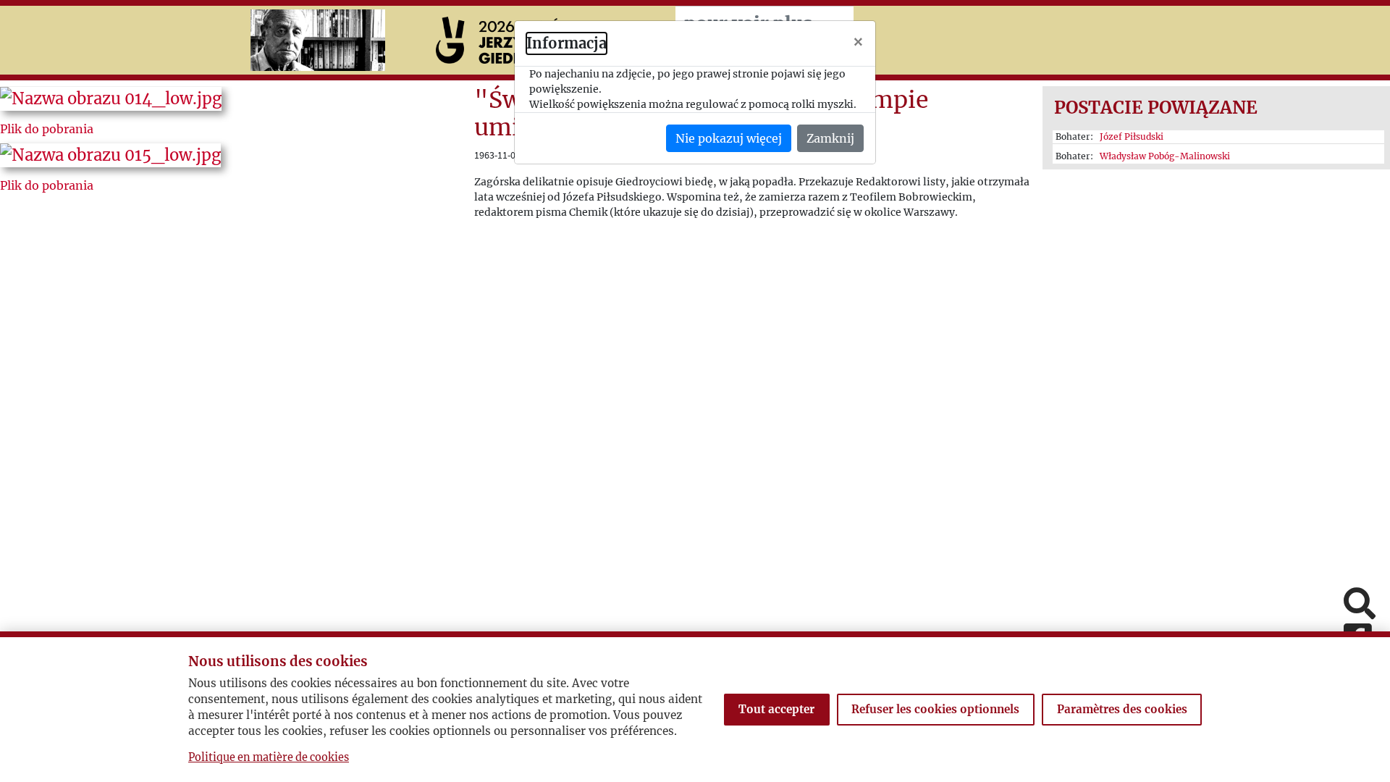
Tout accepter (776, 709)
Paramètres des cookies (1122, 709)
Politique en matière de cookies (268, 757)
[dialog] (695, 391)
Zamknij (830, 138)
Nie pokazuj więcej (728, 138)
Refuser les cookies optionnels (935, 709)
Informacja (566, 43)
